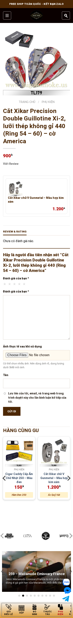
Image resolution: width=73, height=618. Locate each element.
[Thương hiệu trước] (3, 536)
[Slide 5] (35, 596)
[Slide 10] (54, 596)
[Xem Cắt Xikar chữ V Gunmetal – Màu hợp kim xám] (15, 188)
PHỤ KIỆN (48, 102)
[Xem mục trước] (5, 478)
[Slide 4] (31, 596)
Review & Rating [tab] (15, 231)
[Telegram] (66, 598)
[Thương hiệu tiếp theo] (70, 536)
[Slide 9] (50, 596)
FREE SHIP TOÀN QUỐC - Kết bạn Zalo (36, 3)
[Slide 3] (27, 596)
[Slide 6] (39, 596)
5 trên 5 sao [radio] (24, 284)
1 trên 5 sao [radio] (5, 284)
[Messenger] (67, 590)
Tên (5, 375)
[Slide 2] (23, 596)
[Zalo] (65, 582)
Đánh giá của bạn (16, 278)
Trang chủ (27, 102)
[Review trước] (3, 571)
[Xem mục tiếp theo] (68, 478)
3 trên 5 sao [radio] (14, 284)
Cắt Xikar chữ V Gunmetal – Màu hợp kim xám (36, 199)
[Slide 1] (19, 596)
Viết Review (10, 163)
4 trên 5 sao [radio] (19, 284)
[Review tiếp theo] (70, 571)
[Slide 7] (42, 596)
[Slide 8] (46, 596)
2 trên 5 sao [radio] (10, 284)
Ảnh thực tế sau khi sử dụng (22, 346)
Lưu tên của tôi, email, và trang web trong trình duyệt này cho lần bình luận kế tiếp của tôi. (37, 397)
